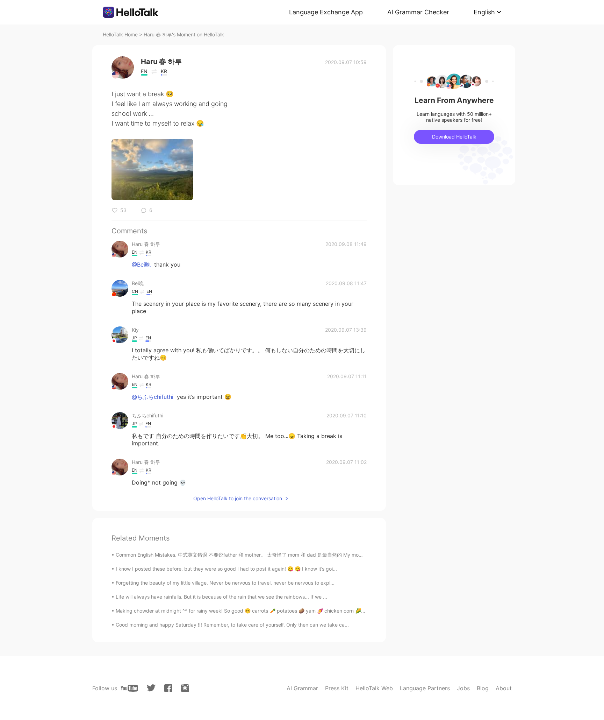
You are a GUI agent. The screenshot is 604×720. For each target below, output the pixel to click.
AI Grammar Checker (418, 12)
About (504, 688)
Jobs (463, 688)
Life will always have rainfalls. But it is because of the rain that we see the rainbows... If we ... (221, 597)
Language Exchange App (326, 12)
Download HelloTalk (454, 137)
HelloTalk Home (120, 34)
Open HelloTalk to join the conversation (237, 498)
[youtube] (129, 688)
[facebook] (168, 688)
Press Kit (336, 688)
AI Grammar (302, 688)
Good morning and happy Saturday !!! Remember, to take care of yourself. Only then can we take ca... (232, 625)
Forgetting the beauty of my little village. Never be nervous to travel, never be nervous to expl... (225, 583)
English (484, 12)
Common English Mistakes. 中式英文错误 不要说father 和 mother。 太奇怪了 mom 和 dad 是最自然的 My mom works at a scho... (260, 555)
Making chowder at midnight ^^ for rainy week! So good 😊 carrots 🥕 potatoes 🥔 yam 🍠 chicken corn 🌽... (240, 611)
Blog (483, 688)
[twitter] (151, 688)
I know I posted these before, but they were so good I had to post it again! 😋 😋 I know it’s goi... (226, 569)
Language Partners (425, 688)
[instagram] (185, 688)
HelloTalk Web (374, 688)
